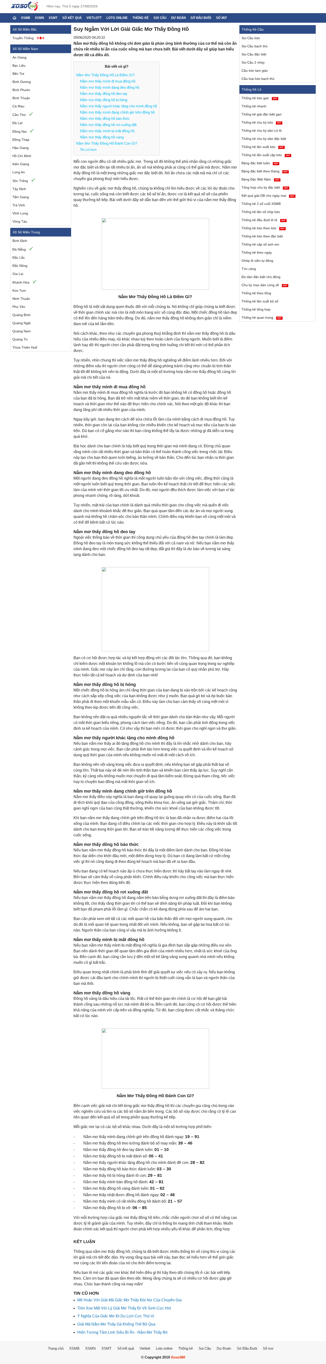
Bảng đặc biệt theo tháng (265, 171)
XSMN (39, 18)
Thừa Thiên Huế (24, 347)
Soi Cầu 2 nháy (253, 62)
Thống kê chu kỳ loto (261, 122)
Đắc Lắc (18, 257)
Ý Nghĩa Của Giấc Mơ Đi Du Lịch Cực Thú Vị (115, 1316)
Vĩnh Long (20, 213)
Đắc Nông (19, 266)
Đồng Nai (19, 131)
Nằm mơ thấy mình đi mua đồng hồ (107, 81)
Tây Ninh (19, 189)
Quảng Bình (21, 315)
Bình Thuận (21, 98)
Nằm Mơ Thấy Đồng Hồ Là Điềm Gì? (105, 75)
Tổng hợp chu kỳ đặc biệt (265, 187)
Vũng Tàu (19, 221)
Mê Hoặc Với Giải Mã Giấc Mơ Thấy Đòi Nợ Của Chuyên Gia (129, 1300)
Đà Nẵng (19, 249)
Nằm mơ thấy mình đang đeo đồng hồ (109, 87)
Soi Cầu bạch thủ (255, 46)
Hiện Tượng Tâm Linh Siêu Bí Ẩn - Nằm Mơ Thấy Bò (122, 1332)
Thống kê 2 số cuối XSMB (261, 204)
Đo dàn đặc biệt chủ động (261, 277)
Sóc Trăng (20, 181)
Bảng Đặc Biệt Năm (260, 179)
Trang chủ (55, 1348)
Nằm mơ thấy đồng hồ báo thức (105, 118)
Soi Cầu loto (251, 38)
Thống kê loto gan (259, 98)
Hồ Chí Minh (21, 156)
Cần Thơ (19, 115)
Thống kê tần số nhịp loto (261, 212)
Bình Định (19, 241)
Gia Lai (17, 274)
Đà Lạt (17, 123)
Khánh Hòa (20, 282)
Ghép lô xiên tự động (257, 261)
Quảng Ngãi (21, 323)
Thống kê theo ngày (257, 252)
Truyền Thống (23, 38)
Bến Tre (18, 74)
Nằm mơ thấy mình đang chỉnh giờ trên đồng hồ (117, 112)
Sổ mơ (221, 18)
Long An (18, 172)
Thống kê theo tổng (256, 293)
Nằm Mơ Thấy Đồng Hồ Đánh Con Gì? (106, 143)
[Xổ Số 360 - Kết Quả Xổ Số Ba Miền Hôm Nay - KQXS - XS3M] (24, 10)
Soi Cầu (159, 18)
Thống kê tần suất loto (263, 147)
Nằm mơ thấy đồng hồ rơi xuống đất (108, 125)
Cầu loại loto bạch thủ (258, 79)
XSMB (25, 18)
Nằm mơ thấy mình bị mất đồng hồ (107, 131)
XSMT (53, 18)
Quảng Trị (19, 339)
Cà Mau (18, 106)
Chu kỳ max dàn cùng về (264, 285)
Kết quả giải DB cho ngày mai (268, 195)
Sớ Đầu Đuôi (200, 18)
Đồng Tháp (20, 140)
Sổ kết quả (72, 18)
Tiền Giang (20, 197)
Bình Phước (21, 90)
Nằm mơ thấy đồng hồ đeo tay (103, 94)
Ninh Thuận (21, 299)
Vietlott (94, 18)
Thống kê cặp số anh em (260, 244)
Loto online (117, 18)
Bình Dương (21, 82)
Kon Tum (19, 290)
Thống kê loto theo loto (263, 228)
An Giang (19, 57)
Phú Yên (18, 307)
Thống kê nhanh (254, 106)
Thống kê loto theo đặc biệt (262, 236)
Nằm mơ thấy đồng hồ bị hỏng (103, 100)
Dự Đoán (178, 18)
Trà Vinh (18, 205)
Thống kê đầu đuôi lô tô (263, 220)
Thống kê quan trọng (261, 317)
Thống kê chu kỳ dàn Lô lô (262, 130)
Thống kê (140, 18)
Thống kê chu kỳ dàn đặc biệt (264, 139)
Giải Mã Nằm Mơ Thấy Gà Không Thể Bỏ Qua (116, 1324)
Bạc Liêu (19, 65)
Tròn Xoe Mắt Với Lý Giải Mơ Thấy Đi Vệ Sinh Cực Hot (124, 1308)
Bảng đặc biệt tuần (260, 163)
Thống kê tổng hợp (256, 309)
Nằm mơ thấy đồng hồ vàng (102, 137)
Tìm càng (249, 269)
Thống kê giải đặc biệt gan (262, 114)
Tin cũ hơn (88, 150)
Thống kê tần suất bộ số (260, 301)
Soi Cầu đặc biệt (254, 54)
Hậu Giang (20, 148)
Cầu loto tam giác (255, 70)
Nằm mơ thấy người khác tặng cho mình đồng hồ (118, 106)
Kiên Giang (20, 164)
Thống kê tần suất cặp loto (266, 155)
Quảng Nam (21, 331)
